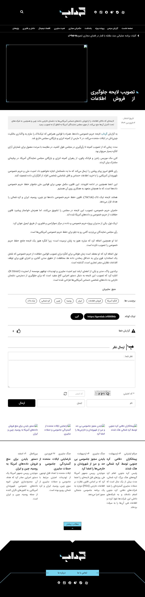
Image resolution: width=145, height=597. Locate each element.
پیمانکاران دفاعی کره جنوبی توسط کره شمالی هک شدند (122, 464)
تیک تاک (31, 301)
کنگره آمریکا (112, 301)
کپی (77, 316)
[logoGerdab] (72, 557)
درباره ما (61, 573)
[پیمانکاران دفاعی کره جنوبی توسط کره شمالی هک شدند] (122, 436)
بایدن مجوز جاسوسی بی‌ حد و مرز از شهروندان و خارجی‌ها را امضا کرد (89, 464)
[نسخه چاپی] (122, 130)
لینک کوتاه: (129, 316)
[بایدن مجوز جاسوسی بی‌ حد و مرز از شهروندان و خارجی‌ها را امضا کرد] (89, 436)
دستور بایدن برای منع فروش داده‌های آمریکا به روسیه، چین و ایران (22, 464)
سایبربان (106, 289)
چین (58, 301)
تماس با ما (82, 573)
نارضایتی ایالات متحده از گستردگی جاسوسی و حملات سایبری (55, 464)
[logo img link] (72, 12)
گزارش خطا (124, 331)
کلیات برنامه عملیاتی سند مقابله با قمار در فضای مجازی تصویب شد (103, 36)
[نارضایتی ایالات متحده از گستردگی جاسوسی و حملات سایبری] (55, 436)
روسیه (69, 301)
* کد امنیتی (128, 394)
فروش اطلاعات (94, 301)
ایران (80, 301)
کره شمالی (45, 301)
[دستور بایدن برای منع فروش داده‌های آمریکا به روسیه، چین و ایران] (22, 436)
